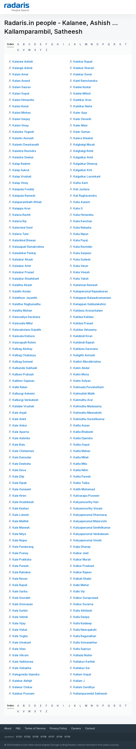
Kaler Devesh (82, 119)
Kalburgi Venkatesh (25, 400)
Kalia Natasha (82, 227)
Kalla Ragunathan (84, 636)
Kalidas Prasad (83, 323)
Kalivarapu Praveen (86, 495)
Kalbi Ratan (19, 387)
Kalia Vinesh (81, 272)
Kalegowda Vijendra (25, 674)
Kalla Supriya (82, 649)
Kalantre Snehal (22, 157)
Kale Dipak (19, 483)
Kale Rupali (19, 585)
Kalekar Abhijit (22, 681)
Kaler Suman (81, 132)
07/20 (27, 736)
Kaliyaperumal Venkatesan (91, 534)
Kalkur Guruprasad (85, 598)
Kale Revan (19, 578)
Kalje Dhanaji (81, 546)
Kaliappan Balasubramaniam (92, 297)
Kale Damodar (21, 457)
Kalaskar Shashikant (25, 278)
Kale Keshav (20, 508)
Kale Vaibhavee (22, 661)
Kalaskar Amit (21, 266)
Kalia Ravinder (82, 246)
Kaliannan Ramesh (85, 285)
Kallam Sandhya (84, 687)
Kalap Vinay (20, 183)
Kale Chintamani (23, 451)
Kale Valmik (20, 617)
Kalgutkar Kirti (82, 170)
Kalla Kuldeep (82, 623)
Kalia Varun (80, 266)
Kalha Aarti (80, 183)
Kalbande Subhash (24, 368)
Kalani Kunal (20, 106)
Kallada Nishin (82, 655)
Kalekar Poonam (23, 693)
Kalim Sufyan (82, 380)
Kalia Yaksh (81, 278)
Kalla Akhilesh (82, 610)
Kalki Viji (79, 591)
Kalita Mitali (81, 457)
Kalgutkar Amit (83, 157)
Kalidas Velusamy (85, 329)
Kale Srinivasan (22, 604)
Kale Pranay (20, 553)
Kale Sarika (19, 591)
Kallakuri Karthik (84, 661)
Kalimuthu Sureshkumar (89, 419)
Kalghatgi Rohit (83, 151)
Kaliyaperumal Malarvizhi (90, 521)
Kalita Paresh (82, 476)
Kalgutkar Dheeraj (85, 163)
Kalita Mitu (80, 463)
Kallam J (79, 681)
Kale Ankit (19, 419)
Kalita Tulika (81, 483)
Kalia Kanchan (82, 221)
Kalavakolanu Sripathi (26, 329)
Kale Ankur (19, 425)
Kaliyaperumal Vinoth (87, 540)
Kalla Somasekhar (85, 642)
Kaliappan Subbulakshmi (89, 304)
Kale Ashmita (21, 438)
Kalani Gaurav (21, 87)
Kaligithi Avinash (84, 355)
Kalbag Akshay (22, 349)
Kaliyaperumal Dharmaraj (90, 515)
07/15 (67, 736)
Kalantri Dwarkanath (25, 144)
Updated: (9, 736)
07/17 (51, 736)
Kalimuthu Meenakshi (87, 412)
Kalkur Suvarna (83, 604)
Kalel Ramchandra (85, 80)
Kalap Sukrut (20, 170)
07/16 (59, 736)
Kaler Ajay (80, 112)
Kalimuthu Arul (83, 400)
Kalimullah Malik (84, 393)
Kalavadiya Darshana (26, 317)
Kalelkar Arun (82, 100)
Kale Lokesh (20, 515)
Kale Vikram (20, 655)
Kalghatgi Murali (84, 144)
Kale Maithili (20, 521)
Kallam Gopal (82, 674)
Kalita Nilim (80, 470)
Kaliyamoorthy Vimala (87, 508)
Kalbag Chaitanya (24, 355)
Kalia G (78, 208)
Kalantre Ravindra (24, 151)
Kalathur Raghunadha (26, 304)
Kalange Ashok (22, 68)
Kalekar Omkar (22, 687)
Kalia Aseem (81, 202)
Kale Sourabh (21, 598)
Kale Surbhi (20, 610)
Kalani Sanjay (21, 119)
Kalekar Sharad (83, 68)
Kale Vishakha (21, 668)
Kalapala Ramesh (23, 195)
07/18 (43, 736)
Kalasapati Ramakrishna (28, 246)
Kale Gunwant (21, 489)
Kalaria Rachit (21, 215)
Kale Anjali (19, 412)
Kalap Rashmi (21, 163)
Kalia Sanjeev (82, 253)
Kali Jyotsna (81, 189)
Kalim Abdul (81, 368)
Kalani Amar (20, 74)
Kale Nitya (19, 534)
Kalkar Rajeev (82, 572)
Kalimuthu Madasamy (87, 406)
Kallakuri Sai (81, 668)
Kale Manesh (21, 527)
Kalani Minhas (21, 112)
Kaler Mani (80, 125)
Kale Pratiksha (21, 559)
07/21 (19, 736)
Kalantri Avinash (23, 138)
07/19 (35, 736)
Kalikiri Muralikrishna (87, 361)
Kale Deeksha (21, 463)
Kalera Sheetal (83, 138)
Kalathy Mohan (22, 310)
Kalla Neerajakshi (85, 629)
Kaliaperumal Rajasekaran (90, 291)
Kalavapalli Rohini (24, 342)
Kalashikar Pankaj (24, 253)
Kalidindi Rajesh (83, 342)
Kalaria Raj (19, 221)
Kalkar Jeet (81, 553)
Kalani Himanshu (23, 100)
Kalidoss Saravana (85, 349)
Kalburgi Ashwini (23, 393)
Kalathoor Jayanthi (24, 297)
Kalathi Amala (21, 291)
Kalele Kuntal (82, 87)
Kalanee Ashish (22, 61)
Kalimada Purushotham (88, 387)
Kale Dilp (18, 476)
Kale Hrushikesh (23, 502)
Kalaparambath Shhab (27, 202)
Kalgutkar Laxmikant (86, 176)
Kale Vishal (19, 629)
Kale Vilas (19, 649)
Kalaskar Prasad (23, 272)
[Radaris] (16, 5)
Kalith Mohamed (84, 489)
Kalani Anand (21, 80)
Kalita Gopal (81, 444)
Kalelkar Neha (82, 106)
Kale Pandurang (22, 546)
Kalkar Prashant (83, 566)
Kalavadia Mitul (22, 323)
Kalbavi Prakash (23, 374)
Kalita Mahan (81, 451)
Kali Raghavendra (85, 195)
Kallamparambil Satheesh (90, 693)
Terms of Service (35, 728)
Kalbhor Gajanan (23, 380)
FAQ (18, 728)
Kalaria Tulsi (20, 234)
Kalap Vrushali (21, 176)
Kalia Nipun (80, 234)
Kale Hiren (19, 495)
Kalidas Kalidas (83, 317)
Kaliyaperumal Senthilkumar (91, 527)
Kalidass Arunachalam (88, 310)
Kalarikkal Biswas (24, 240)
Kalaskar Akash (22, 259)
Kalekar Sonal (82, 74)
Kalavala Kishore (23, 336)
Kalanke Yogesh (23, 132)
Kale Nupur (19, 540)
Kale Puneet (20, 566)
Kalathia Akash (22, 285)
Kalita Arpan (81, 425)
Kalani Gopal (20, 93)
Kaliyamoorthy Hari (86, 502)
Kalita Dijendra (83, 438)
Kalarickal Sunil (22, 227)
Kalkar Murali (82, 559)
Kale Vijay (19, 623)
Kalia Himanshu (83, 215)
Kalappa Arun (21, 208)
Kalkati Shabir (82, 578)
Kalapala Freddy (23, 189)
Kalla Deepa (81, 617)
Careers (76, 728)
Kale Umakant (21, 642)
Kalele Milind (81, 93)
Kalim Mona (81, 374)
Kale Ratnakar (21, 572)
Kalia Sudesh (81, 259)
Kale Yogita (20, 636)
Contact (90, 728)
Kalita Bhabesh (83, 432)
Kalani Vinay (20, 125)
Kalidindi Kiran (82, 336)
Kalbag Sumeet (22, 361)
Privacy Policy (58, 728)
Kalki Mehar (81, 585)
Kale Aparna (20, 432)
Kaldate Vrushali (23, 406)
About (8, 728)
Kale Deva (19, 470)
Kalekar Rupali (82, 61)
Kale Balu (18, 444)
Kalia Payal (80, 240)
